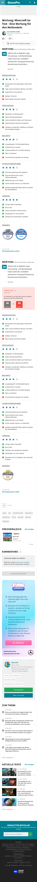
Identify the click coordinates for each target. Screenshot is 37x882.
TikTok (28, 862)
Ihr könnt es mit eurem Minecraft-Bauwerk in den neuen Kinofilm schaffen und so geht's (19, 731)
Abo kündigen (30, 844)
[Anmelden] (30, 834)
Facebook (15, 862)
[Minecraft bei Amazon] (7, 537)
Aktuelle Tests (11, 764)
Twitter (9, 862)
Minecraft (16, 536)
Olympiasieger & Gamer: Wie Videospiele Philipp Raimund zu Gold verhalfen (17, 740)
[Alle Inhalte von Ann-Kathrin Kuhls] (4, 33)
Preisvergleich (11, 529)
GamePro (14, 856)
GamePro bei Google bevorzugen (20, 43)
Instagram (22, 862)
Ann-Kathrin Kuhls (13, 31)
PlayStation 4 (6, 517)
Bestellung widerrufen (8, 846)
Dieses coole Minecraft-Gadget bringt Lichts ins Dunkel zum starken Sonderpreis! (18, 713)
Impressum (5, 844)
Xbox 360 (20, 517)
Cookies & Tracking (25, 849)
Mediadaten (25, 848)
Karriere (18, 846)
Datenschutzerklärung (12, 849)
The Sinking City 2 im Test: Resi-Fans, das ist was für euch (24, 783)
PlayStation (6, 521)
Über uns (12, 844)
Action (6, 675)
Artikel (4, 513)
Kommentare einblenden (18, 573)
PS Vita (14, 517)
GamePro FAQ (21, 844)
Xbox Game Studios (10, 680)
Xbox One (28, 517)
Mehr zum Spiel (18, 695)
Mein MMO (22, 856)
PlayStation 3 (28, 513)
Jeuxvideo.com (18, 858)
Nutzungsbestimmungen (14, 848)
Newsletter (25, 846)
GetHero (28, 856)
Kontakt (32, 846)
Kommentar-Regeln (22, 562)
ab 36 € (15, 539)
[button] (2, 2)
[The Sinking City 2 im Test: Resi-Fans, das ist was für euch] (9, 782)
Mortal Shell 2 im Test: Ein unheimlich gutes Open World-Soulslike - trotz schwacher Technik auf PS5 (24, 774)
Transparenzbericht (18, 851)
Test (9, 513)
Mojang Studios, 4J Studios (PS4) (14, 684)
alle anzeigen (29, 529)
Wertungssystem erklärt (10, 251)
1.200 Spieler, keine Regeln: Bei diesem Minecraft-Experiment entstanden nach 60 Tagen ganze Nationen (18, 749)
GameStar (8, 856)
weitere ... (26, 671)
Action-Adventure (15, 675)
